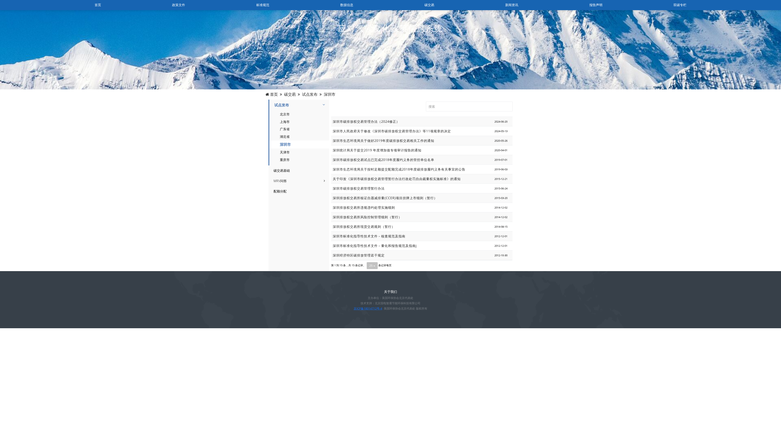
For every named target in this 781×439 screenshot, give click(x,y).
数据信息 (346, 5)
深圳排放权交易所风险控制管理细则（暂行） (367, 217)
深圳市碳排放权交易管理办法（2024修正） (366, 121)
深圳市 (285, 144)
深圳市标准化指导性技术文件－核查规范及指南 (369, 236)
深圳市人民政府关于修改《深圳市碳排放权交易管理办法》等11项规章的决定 (392, 131)
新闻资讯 (511, 5)
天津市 (285, 152)
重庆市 (285, 160)
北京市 (285, 114)
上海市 (285, 122)
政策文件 (178, 5)
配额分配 (280, 191)
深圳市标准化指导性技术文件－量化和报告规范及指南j (375, 245)
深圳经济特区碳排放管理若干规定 (359, 255)
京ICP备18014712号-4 (368, 308)
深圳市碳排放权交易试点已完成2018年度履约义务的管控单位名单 (383, 160)
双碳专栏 (679, 5)
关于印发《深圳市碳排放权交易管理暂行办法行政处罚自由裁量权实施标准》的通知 (397, 179)
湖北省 (285, 136)
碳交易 (429, 5)
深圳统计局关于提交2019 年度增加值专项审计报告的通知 (377, 150)
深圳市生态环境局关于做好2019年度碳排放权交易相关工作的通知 (383, 140)
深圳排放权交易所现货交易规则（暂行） (364, 226)
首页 (98, 5)
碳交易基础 (282, 170)
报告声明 (595, 5)
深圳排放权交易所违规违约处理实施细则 (364, 207)
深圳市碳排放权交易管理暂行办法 (359, 188)
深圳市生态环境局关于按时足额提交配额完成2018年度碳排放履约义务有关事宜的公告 (399, 169)
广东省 (285, 129)
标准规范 (262, 5)
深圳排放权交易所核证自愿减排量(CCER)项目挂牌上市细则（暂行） (385, 198)
